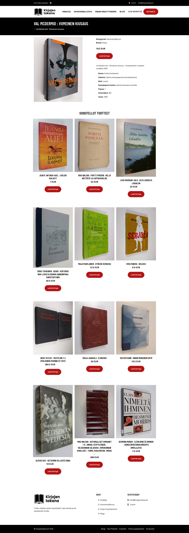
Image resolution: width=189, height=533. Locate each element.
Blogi (122, 11)
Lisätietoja (104, 56)
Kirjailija (66, 11)
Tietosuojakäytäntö (136, 529)
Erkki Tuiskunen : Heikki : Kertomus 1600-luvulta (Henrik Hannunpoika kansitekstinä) (53, 274)
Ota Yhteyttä (135, 11)
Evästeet (122, 529)
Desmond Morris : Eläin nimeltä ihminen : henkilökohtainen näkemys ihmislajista (136, 444)
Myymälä (151, 12)
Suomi (133, 3)
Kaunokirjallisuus (83, 11)
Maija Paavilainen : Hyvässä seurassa (94, 264)
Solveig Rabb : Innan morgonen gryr (136, 358)
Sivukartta (150, 529)
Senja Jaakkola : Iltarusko (94, 358)
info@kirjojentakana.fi (145, 3)
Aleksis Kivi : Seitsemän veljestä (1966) (53, 460)
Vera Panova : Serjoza (136, 264)
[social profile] (50, 3)
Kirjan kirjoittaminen (105, 11)
